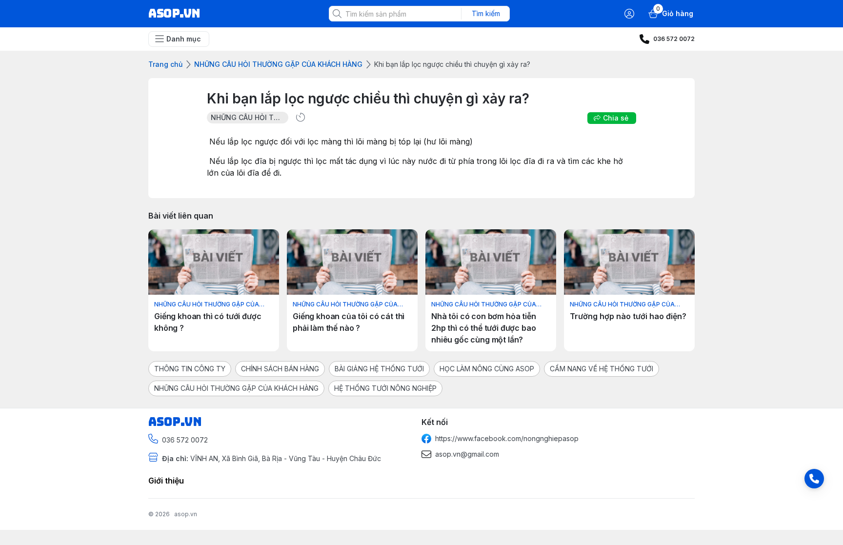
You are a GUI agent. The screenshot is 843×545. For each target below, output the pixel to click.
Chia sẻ (615, 118)
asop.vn (185, 514)
